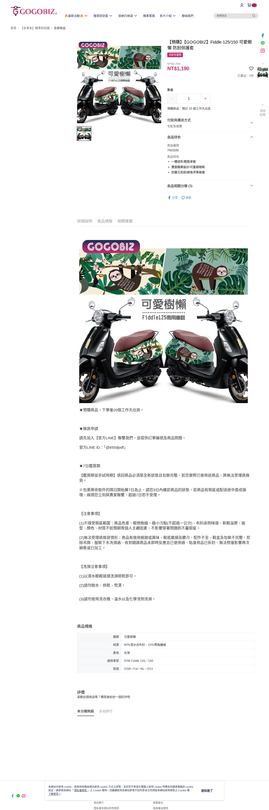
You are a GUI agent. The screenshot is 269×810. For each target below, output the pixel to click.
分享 (175, 197)
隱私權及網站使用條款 (106, 808)
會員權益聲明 (160, 808)
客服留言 (158, 802)
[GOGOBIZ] (34, 11)
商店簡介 (99, 802)
